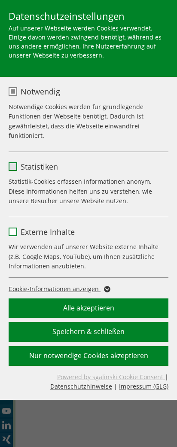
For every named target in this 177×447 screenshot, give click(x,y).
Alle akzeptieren (88, 308)
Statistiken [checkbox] (39, 166)
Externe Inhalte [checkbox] (48, 232)
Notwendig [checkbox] (40, 91)
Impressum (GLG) (143, 386)
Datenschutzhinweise (81, 386)
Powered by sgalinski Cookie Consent (111, 377)
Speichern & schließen (88, 331)
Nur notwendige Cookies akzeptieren (88, 355)
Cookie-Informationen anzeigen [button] (55, 289)
